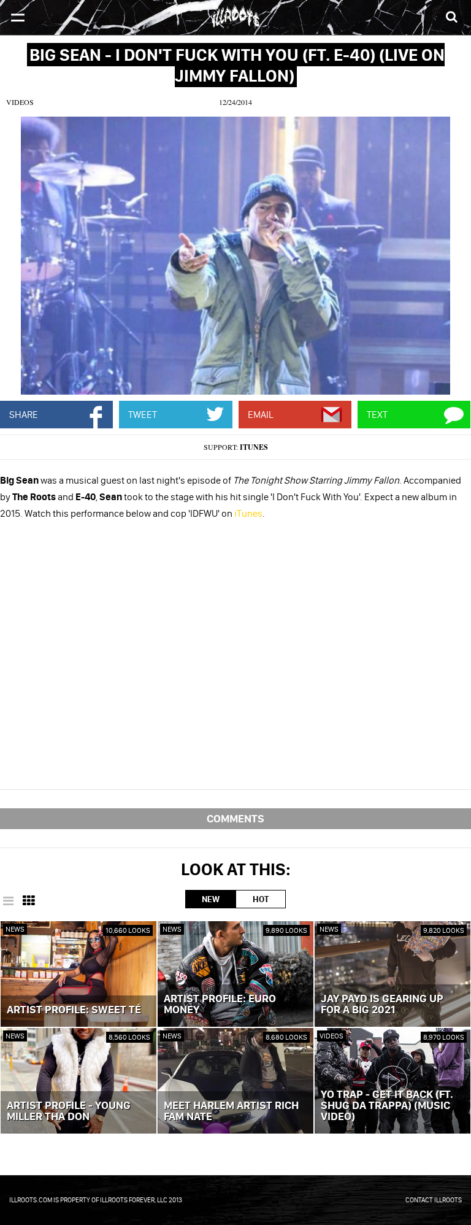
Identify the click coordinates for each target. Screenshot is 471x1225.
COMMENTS (235, 818)
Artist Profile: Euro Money (220, 1004)
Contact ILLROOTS (433, 1200)
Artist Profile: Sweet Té (74, 1010)
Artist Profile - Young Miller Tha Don (69, 1111)
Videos (20, 102)
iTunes (254, 447)
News (15, 928)
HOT (261, 899)
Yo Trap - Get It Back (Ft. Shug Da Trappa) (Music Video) (387, 1106)
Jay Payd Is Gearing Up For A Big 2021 (382, 1004)
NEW (211, 899)
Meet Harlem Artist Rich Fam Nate (231, 1111)
